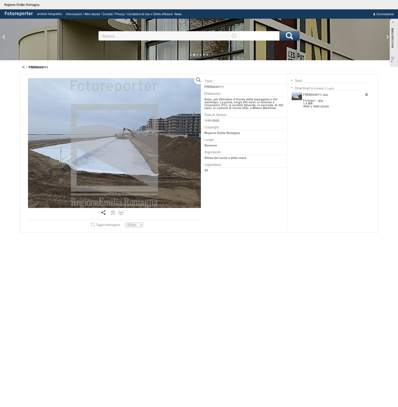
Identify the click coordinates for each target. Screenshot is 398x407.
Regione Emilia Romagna (222, 133)
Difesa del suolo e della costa (225, 158)
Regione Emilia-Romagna (21, 4)
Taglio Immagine (108, 225)
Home (23, 67)
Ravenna (210, 145)
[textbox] (164, 35)
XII (206, 170)
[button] (191, 55)
